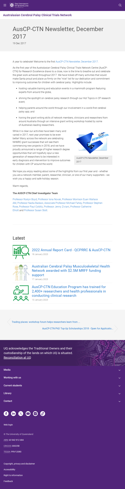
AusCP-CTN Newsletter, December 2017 (77, 61)
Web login (8, 424)
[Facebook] (6, 414)
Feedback (8, 481)
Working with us (12, 377)
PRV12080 (16, 451)
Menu (5, 5)
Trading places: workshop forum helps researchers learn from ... (46, 322)
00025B (16, 446)
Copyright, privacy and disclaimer (19, 463)
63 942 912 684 (16, 440)
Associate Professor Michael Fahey (63, 203)
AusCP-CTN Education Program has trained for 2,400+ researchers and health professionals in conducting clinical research (69, 291)
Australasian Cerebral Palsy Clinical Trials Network (37, 15)
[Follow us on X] (20, 414)
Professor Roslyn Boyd (25, 199)
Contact (8, 401)
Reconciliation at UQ (17, 357)
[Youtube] (28, 414)
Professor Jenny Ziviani (56, 206)
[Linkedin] (13, 414)
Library (7, 393)
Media (7, 369)
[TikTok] (42, 414)
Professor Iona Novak (49, 199)
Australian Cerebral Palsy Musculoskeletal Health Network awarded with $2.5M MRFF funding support (71, 270)
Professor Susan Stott (35, 210)
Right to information (13, 475)
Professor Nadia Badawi (30, 203)
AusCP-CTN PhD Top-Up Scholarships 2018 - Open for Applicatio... (77, 328)
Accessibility (9, 469)
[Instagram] (35, 414)
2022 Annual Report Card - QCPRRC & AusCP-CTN (71, 250)
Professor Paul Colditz (31, 206)
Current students (13, 385)
